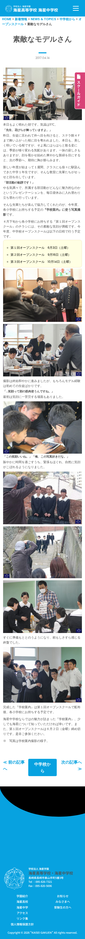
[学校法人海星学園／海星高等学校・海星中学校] (31, 9)
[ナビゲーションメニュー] (76, 8)
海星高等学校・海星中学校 (50, 873)
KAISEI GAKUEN (42, 932)
